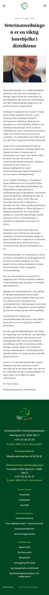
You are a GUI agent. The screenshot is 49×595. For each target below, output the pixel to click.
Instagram (24, 500)
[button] (44, 6)
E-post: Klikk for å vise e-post (24, 444)
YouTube (24, 505)
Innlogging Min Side (24, 563)
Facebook (24, 494)
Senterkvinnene (24, 518)
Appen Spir (24, 547)
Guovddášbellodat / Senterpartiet (24, 523)
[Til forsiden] (24, 9)
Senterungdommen (24, 534)
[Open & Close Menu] (4, 6)
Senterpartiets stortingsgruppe (24, 465)
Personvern (8, 587)
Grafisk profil (25, 552)
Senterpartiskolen (24, 529)
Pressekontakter (24, 451)
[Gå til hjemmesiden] (24, 421)
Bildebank (24, 557)
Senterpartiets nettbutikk (24, 568)
